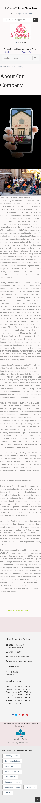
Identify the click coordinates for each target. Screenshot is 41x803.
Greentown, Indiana (12, 761)
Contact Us (10, 675)
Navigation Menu (11, 58)
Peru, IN (7, 792)
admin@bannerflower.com (19, 656)
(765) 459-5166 (25, 14)
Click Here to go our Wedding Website (20, 52)
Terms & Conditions (13, 672)
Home (2, 67)
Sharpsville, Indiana (12, 782)
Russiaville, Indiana (12, 772)
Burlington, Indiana (12, 787)
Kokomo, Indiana (11, 756)
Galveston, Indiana (12, 766)
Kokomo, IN (30, 787)
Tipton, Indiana (10, 777)
